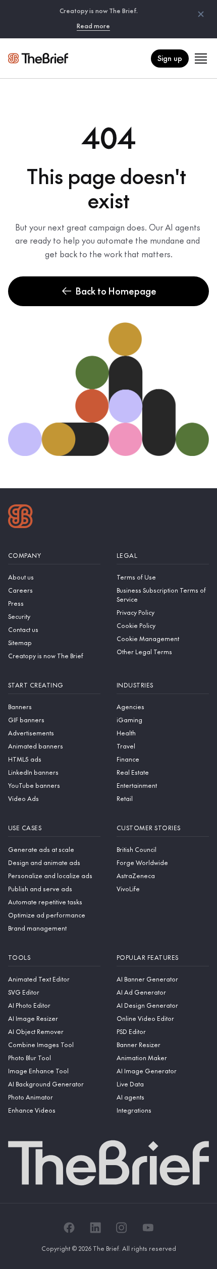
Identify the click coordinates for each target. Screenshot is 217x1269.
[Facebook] (69, 1228)
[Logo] (20, 517)
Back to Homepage (116, 290)
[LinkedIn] (95, 1228)
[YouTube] (148, 1228)
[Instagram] (122, 1228)
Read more (93, 26)
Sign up (169, 58)
